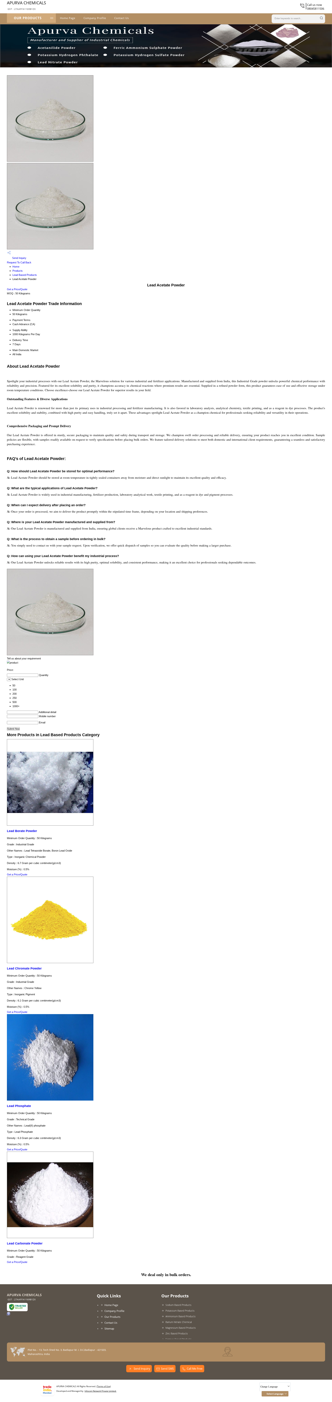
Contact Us (121, 18)
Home (15, 266)
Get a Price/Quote (17, 289)
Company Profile (95, 18)
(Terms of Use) (103, 1386)
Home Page (67, 18)
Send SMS (167, 1369)
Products (17, 270)
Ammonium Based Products (180, 1316)
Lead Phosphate (19, 1106)
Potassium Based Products (180, 1310)
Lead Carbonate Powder (25, 1243)
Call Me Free (194, 1369)
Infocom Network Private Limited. (100, 1391)
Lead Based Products (24, 274)
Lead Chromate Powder (24, 968)
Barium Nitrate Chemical (178, 1322)
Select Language (275, 1393)
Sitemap (109, 1328)
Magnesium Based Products (180, 1327)
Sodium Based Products (178, 1305)
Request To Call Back (19, 262)
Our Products (28, 18)
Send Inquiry (18, 257)
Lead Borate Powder (22, 831)
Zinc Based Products (176, 1333)
